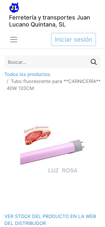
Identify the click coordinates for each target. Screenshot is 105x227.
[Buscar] (94, 61)
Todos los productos (27, 74)
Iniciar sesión (73, 39)
